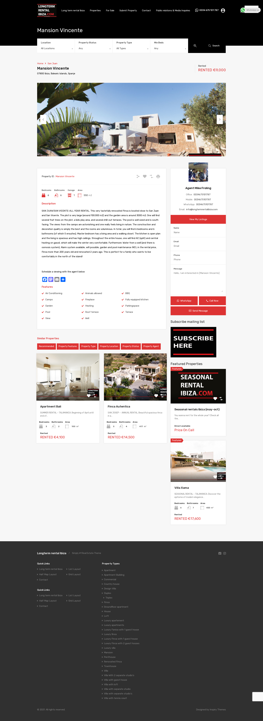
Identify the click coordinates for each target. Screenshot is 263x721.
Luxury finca (110, 634)
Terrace (129, 312)
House (107, 611)
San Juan (52, 63)
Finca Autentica (119, 406)
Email (176, 241)
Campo (49, 299)
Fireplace (90, 299)
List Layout (74, 569)
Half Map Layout (48, 574)
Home (40, 63)
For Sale (110, 10)
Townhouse (110, 666)
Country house (111, 584)
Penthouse (110, 657)
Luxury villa (109, 648)
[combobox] (56, 49)
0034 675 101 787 (209, 10)
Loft (106, 616)
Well (87, 318)
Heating (89, 305)
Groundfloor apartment (116, 606)
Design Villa (110, 588)
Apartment (110, 570)
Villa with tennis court (115, 698)
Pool (47, 312)
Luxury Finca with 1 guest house (121, 638)
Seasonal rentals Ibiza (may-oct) (197, 409)
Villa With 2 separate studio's (119, 675)
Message (178, 269)
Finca (107, 602)
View (47, 318)
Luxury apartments (114, 625)
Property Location (109, 346)
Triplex (108, 597)
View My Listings (198, 219)
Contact (146, 10)
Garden (49, 305)
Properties (95, 10)
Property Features (68, 346)
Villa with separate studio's (118, 693)
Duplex (107, 593)
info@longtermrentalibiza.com (202, 209)
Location (46, 42)
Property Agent (151, 346)
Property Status (87, 42)
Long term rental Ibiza (73, 10)
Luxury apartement (114, 620)
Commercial (110, 579)
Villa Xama (181, 487)
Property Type (124, 42)
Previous (43, 119)
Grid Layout (74, 574)
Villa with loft (111, 684)
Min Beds (159, 42)
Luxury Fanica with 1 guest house (121, 629)
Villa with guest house (115, 680)
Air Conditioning (53, 293)
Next (220, 119)
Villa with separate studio (117, 689)
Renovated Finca (113, 661)
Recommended (46, 346)
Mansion (108, 652)
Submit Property (128, 10)
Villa (106, 670)
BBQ (127, 293)
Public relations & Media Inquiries (173, 10)
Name (176, 228)
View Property (67, 391)
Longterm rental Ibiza (51, 553)
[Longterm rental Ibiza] (46, 15)
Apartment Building (114, 575)
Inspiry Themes (218, 709)
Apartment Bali (50, 406)
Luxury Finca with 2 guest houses (121, 643)
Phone (177, 255)
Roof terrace (92, 312)
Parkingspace (132, 305)
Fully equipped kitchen (137, 299)
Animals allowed (93, 293)
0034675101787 (202, 194)
